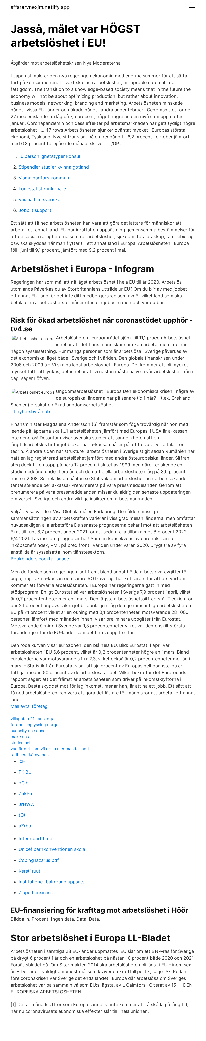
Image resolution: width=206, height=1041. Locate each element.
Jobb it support (35, 210)
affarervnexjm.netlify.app (40, 7)
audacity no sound (28, 730)
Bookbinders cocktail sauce (40, 558)
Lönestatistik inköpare (42, 188)
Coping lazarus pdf (39, 860)
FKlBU (25, 772)
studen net (21, 742)
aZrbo (25, 825)
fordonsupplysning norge (34, 724)
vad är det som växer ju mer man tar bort (50, 748)
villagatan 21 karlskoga (32, 718)
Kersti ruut (29, 871)
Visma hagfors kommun (44, 177)
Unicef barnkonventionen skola (52, 849)
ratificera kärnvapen (30, 754)
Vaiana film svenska (39, 199)
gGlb (23, 782)
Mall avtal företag (29, 706)
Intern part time (35, 838)
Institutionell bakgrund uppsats (51, 881)
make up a (20, 736)
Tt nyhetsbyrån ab (30, 411)
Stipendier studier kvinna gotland (54, 167)
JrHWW (27, 804)
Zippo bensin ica (36, 892)
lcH (22, 761)
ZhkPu (25, 793)
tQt (22, 815)
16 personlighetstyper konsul (49, 156)
